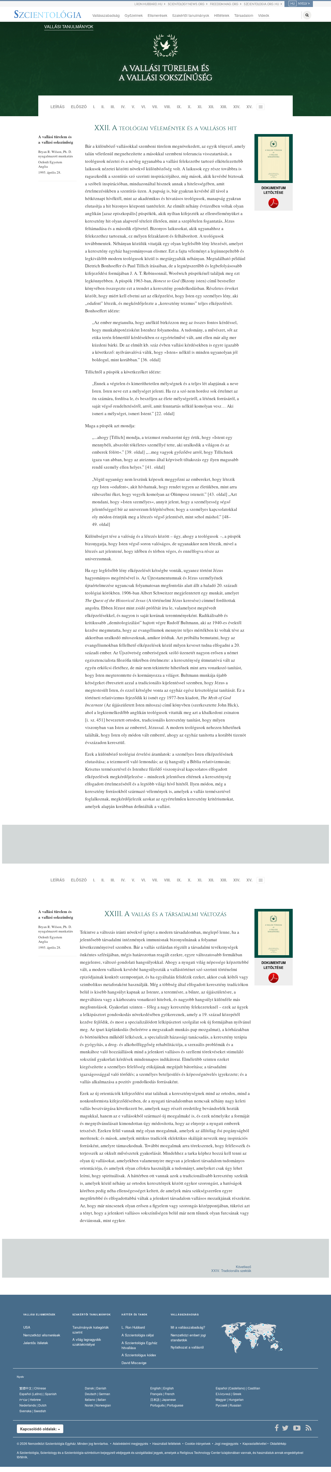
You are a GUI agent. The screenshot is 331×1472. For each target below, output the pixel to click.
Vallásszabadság (106, 15)
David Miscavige (134, 1362)
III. (113, 106)
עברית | (30, 1399)
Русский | (228, 1405)
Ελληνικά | (228, 1394)
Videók (263, 15)
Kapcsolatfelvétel (255, 1443)
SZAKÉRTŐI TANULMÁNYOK (91, 1314)
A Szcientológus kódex (139, 1355)
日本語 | (163, 1399)
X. (189, 106)
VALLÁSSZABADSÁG (185, 1314)
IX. (179, 106)
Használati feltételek (166, 1443)
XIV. (236, 106)
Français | (162, 1394)
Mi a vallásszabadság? (188, 1327)
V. (133, 106)
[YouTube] (296, 1428)
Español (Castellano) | (238, 1388)
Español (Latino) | (38, 1394)
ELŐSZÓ (79, 106)
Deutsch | (97, 1394)
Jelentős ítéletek (35, 1343)
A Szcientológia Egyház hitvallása (139, 1345)
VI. (143, 106)
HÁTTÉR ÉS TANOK (135, 1314)
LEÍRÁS (57, 106)
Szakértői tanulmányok (190, 15)
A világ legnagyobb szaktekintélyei (86, 1342)
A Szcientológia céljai (138, 1335)
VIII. (167, 106)
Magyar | (230, 1399)
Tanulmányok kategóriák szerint (90, 1330)
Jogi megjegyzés (226, 1443)
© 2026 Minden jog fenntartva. (63, 1443)
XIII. (223, 106)
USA (26, 1327)
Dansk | (95, 1388)
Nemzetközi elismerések (41, 1335)
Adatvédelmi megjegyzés (130, 1443)
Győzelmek (134, 15)
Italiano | (95, 1399)
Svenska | (32, 1411)
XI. (200, 106)
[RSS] (308, 1428)
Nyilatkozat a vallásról (187, 1347)
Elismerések (157, 15)
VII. (155, 106)
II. (102, 106)
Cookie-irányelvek (197, 1443)
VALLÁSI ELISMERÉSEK (39, 1314)
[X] (285, 1428)
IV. (123, 106)
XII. (211, 106)
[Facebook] (276, 1428)
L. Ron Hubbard (133, 1327)
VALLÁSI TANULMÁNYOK (68, 27)
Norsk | (98, 1405)
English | (162, 1388)
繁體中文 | (32, 1388)
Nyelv (20, 1376)
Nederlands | (33, 1405)
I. (94, 106)
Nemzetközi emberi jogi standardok (188, 1337)
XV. (249, 106)
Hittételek (221, 15)
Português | (166, 1405)
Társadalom (243, 15)
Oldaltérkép (278, 1443)
